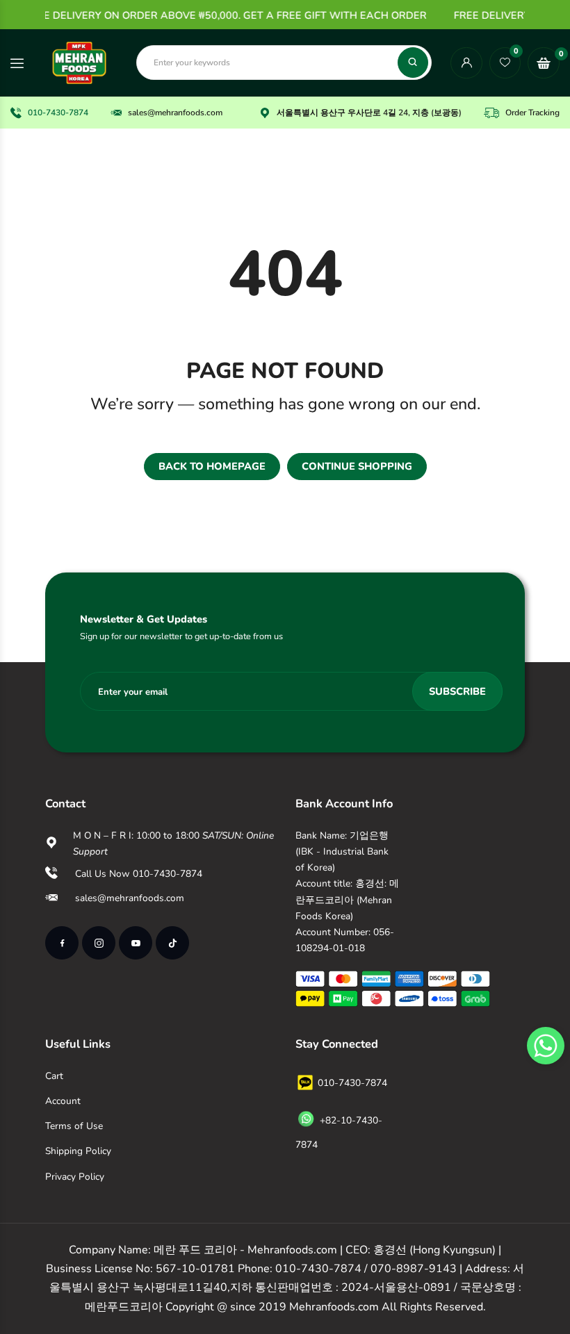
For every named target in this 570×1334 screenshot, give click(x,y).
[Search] (413, 62)
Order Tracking (532, 112)
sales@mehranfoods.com (175, 112)
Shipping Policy (78, 1151)
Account (63, 1100)
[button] (545, 1045)
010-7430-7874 (58, 112)
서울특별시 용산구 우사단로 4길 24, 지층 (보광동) (369, 112)
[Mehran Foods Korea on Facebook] (62, 943)
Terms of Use (74, 1126)
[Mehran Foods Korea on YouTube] (135, 943)
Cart (54, 1075)
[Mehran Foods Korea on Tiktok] (172, 943)
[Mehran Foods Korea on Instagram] (98, 943)
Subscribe (457, 691)
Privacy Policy (74, 1176)
